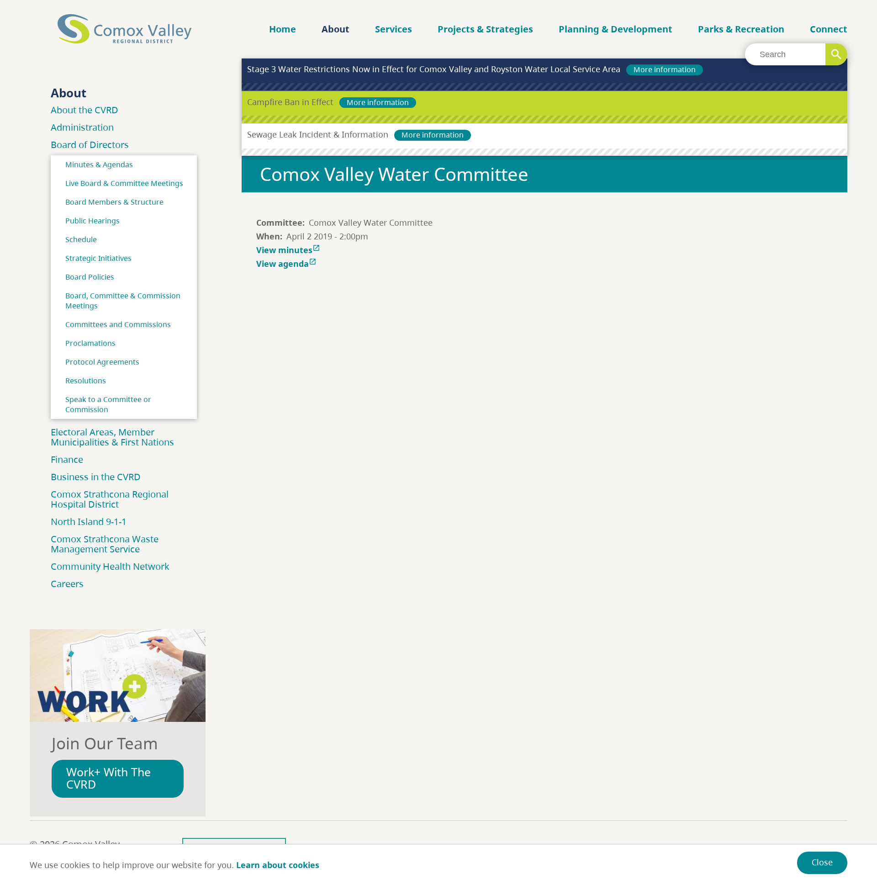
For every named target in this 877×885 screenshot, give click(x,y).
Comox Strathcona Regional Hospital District (110, 499)
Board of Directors (90, 144)
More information (665, 69)
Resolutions (85, 381)
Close (822, 862)
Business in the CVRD (96, 477)
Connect (828, 29)
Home (282, 29)
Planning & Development (615, 29)
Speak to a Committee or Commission (108, 404)
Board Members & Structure (114, 202)
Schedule (81, 239)
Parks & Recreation (741, 29)
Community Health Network (110, 566)
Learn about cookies (277, 864)
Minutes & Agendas (99, 164)
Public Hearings (92, 221)
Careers (67, 584)
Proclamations (90, 343)
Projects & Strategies (485, 29)
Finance (67, 459)
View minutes (288, 249)
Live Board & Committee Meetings (124, 183)
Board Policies (89, 277)
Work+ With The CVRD (108, 778)
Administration (82, 127)
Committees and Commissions (118, 324)
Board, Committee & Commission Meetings (122, 301)
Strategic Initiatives (98, 258)
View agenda (286, 263)
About (335, 29)
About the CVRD (84, 110)
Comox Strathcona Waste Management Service (104, 544)
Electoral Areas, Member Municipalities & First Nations (112, 437)
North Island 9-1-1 (89, 521)
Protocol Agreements (102, 362)
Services (393, 29)
